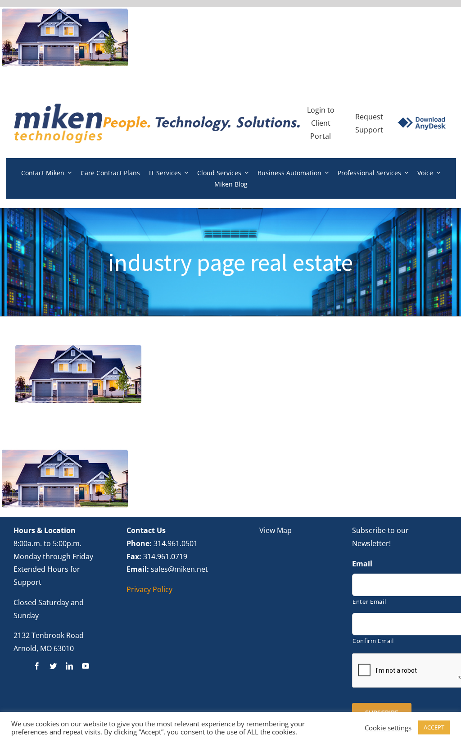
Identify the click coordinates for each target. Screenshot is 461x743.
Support (369, 130)
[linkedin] (69, 666)
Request (369, 117)
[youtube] (85, 666)
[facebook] (37, 666)
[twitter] (53, 666)
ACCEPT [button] (434, 727)
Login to (320, 110)
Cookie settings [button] (388, 728)
